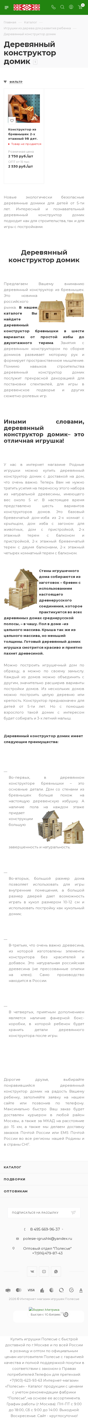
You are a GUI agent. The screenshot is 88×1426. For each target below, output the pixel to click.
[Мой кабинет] (71, 7)
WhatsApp (56, 1271)
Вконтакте (32, 1271)
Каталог (12, 1167)
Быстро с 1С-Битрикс (46, 1314)
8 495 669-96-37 (45, 1229)
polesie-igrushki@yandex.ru (47, 1238)
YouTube (44, 1271)
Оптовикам (16, 1191)
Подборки (14, 1179)
